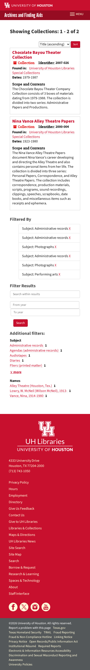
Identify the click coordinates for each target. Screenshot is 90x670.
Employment (18, 495)
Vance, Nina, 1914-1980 (27, 395)
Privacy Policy (19, 482)
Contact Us (16, 515)
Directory (15, 502)
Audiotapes (18, 355)
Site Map (15, 554)
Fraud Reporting (64, 632)
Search (14, 561)
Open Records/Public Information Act (53, 641)
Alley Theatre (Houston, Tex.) (31, 385)
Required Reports (49, 646)
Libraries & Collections (25, 528)
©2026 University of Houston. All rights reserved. (40, 623)
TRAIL (47, 632)
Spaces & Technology (24, 580)
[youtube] (46, 607)
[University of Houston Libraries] (45, 436)
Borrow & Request (22, 567)
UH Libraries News (22, 541)
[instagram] (35, 607)
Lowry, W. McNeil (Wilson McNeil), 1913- (39, 390)
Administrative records (27, 345)
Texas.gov (59, 628)
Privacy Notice (18, 641)
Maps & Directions (22, 534)
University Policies (20, 664)
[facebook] (13, 607)
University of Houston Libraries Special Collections (43, 70)
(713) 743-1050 (19, 471)
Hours (13, 489)
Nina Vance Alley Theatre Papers (43, 121)
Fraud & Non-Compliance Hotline (30, 637)
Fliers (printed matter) (26, 365)
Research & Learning (24, 574)
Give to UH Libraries (23, 521)
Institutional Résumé (22, 646)
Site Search (17, 547)
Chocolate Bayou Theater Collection (36, 55)
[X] (24, 607)
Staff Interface (19, 593)
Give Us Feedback (21, 508)
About (13, 587)
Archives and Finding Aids (23, 15)
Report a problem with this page (30, 628)
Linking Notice (63, 637)
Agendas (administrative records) (34, 350)
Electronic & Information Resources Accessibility (40, 651)
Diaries (15, 360)
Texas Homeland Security (25, 632)
